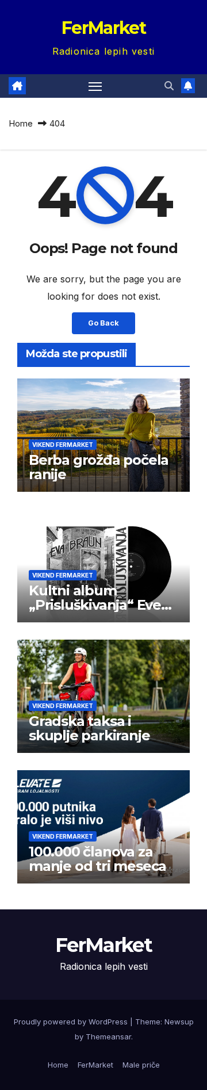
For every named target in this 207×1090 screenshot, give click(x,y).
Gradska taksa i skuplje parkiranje (89, 728)
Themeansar (108, 1036)
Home (21, 123)
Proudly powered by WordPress (72, 1021)
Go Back (103, 323)
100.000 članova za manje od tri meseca (97, 858)
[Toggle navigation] (95, 86)
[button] (169, 85)
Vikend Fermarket (62, 444)
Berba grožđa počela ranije (98, 467)
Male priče (141, 1064)
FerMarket (103, 28)
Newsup (179, 1021)
